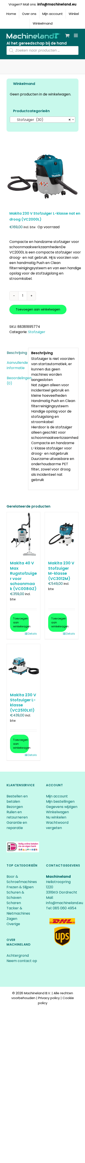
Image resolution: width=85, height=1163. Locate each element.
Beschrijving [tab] (16, 352)
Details (32, 633)
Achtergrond (18, 955)
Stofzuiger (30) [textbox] (41, 119)
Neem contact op (22, 960)
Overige (13, 923)
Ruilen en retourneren (17, 814)
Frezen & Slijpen (20, 887)
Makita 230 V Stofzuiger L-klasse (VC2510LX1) (23, 702)
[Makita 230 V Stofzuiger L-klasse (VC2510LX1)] (23, 666)
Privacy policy (49, 998)
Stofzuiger (36, 331)
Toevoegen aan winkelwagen (38, 309)
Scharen (14, 902)
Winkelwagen (57, 812)
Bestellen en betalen (17, 799)
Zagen (12, 918)
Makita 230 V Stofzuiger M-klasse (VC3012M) (61, 570)
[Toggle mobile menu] (76, 35)
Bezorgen (15, 806)
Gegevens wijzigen (61, 806)
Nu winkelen (56, 817)
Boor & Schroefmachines (22, 879)
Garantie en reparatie (17, 825)
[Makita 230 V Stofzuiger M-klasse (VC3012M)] (61, 534)
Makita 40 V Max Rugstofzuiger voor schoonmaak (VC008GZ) (23, 575)
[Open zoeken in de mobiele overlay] (42, 50)
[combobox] (42, 120)
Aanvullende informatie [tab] (16, 365)
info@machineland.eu (56, 4)
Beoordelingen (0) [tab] (16, 380)
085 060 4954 (64, 908)
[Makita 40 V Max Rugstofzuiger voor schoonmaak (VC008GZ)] (23, 534)
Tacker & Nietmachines (18, 911)
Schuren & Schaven (15, 895)
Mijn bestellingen (60, 801)
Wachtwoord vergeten (57, 825)
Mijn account (57, 796)
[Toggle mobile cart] (67, 35)
